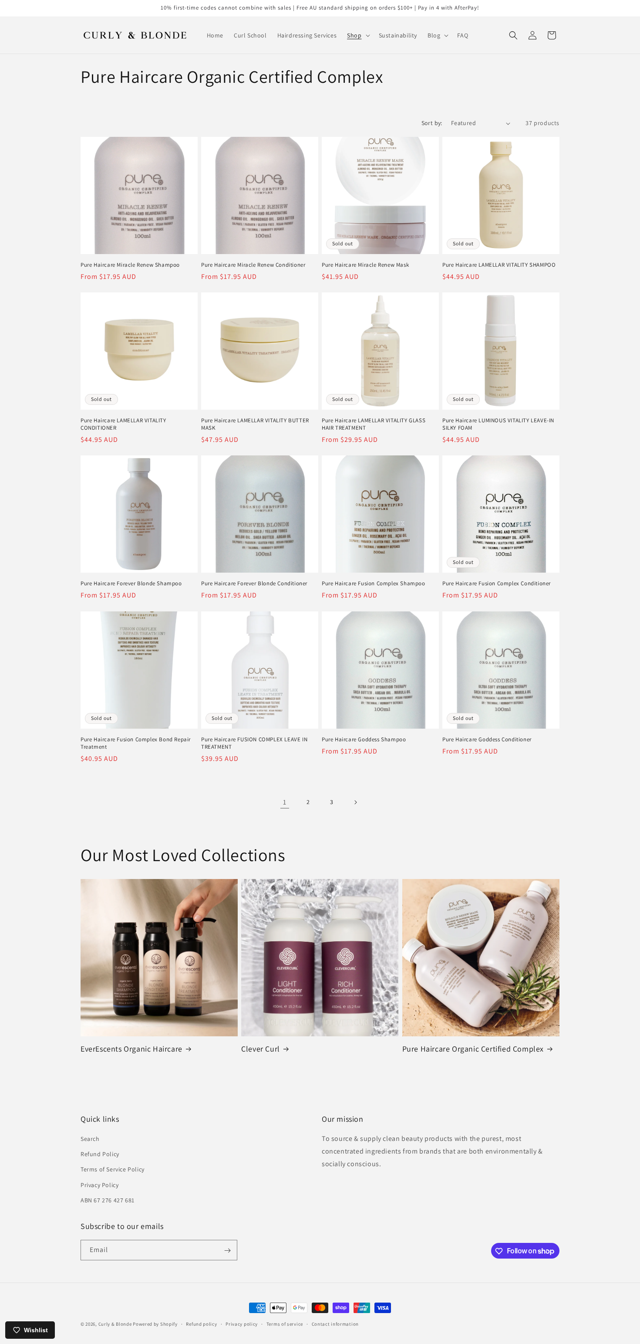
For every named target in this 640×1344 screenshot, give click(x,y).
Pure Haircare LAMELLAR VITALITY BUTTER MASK (255, 424)
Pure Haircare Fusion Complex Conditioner (496, 583)
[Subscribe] (227, 1250)
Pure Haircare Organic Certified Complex (473, 1049)
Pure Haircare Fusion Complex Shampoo (373, 583)
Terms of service (284, 1323)
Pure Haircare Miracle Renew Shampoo (130, 264)
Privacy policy (242, 1323)
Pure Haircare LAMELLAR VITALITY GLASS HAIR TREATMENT (373, 424)
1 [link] (284, 802)
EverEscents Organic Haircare (131, 1049)
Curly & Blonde (115, 1324)
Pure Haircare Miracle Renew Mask (365, 264)
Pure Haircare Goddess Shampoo (364, 739)
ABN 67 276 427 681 (108, 1200)
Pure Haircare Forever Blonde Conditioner (254, 583)
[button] (357, 35)
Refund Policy (100, 1154)
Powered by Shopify (155, 1324)
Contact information (335, 1323)
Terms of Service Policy (113, 1170)
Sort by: (431, 123)
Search (90, 1139)
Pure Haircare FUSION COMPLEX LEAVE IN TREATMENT (254, 743)
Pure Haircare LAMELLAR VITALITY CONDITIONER (123, 424)
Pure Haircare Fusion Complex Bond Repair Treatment (136, 743)
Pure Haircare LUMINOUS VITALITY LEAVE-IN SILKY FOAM (498, 424)
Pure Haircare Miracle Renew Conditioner (253, 264)
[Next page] (355, 802)
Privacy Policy (99, 1185)
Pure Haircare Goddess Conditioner (487, 739)
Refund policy (201, 1323)
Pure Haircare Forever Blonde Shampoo (131, 583)
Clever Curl (260, 1049)
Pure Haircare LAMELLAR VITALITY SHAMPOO (499, 264)
